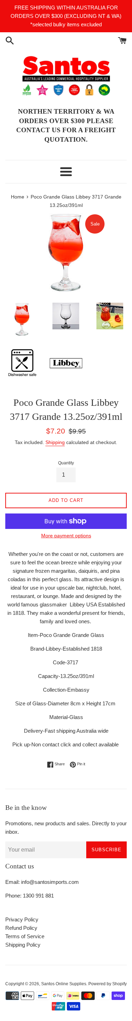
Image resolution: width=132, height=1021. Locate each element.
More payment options (66, 535)
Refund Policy (21, 928)
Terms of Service (24, 936)
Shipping (55, 442)
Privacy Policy (21, 919)
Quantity (66, 463)
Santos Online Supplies (63, 983)
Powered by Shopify (107, 983)
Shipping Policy (22, 945)
